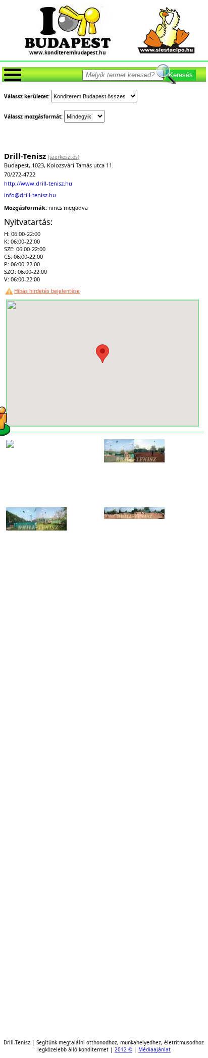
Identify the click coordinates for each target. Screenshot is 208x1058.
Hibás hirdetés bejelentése (47, 291)
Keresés (181, 75)
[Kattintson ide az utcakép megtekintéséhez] (10, 444)
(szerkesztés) (63, 156)
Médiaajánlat (154, 1049)
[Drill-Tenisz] (134, 459)
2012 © (123, 1049)
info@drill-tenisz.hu (30, 195)
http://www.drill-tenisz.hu (38, 183)
